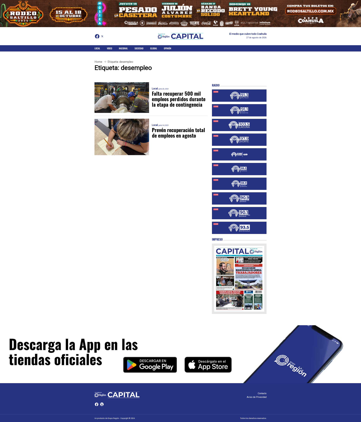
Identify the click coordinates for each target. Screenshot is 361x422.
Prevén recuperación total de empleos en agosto (178, 132)
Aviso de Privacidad (257, 397)
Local (97, 48)
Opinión (167, 48)
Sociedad (139, 48)
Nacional (123, 48)
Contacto (262, 393)
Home (98, 61)
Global (153, 48)
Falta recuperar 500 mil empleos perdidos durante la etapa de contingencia (178, 99)
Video (109, 48)
